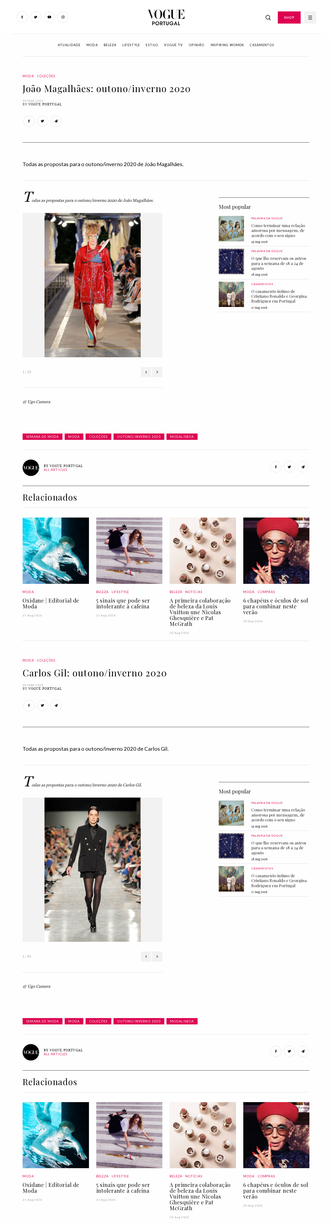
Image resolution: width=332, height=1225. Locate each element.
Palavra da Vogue (267, 218)
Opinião (197, 45)
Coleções (46, 76)
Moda (92, 45)
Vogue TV (173, 45)
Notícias (193, 592)
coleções (98, 437)
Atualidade (69, 45)
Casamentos (262, 45)
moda (74, 437)
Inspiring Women (227, 45)
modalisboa (182, 437)
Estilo (152, 45)
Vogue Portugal (45, 104)
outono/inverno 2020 (138, 437)
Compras (266, 592)
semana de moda (42, 437)
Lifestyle (131, 45)
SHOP (289, 17)
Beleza (110, 45)
